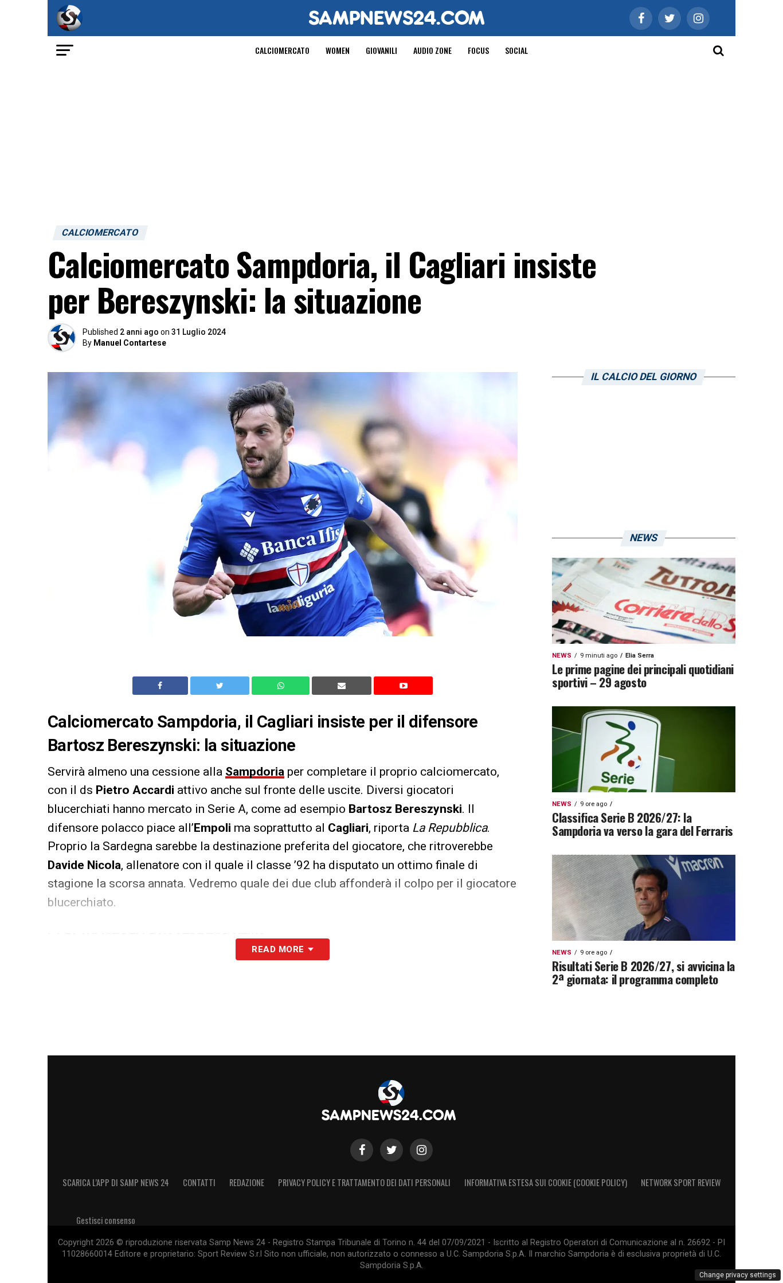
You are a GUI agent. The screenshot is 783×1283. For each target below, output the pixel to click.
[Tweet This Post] (221, 685)
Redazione (246, 1182)
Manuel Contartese (129, 342)
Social (516, 50)
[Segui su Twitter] (391, 1150)
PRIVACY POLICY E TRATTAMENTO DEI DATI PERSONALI (364, 1182)
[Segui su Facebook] (361, 1150)
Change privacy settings (737, 1275)
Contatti (199, 1182)
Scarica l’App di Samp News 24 (115, 1182)
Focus (478, 50)
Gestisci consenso (105, 1220)
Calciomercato (282, 50)
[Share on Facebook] (161, 685)
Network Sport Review (681, 1182)
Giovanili (381, 50)
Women (338, 50)
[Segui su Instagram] (421, 1150)
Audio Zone (432, 50)
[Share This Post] (282, 685)
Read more (278, 949)
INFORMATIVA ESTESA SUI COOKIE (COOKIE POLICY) (545, 1182)
